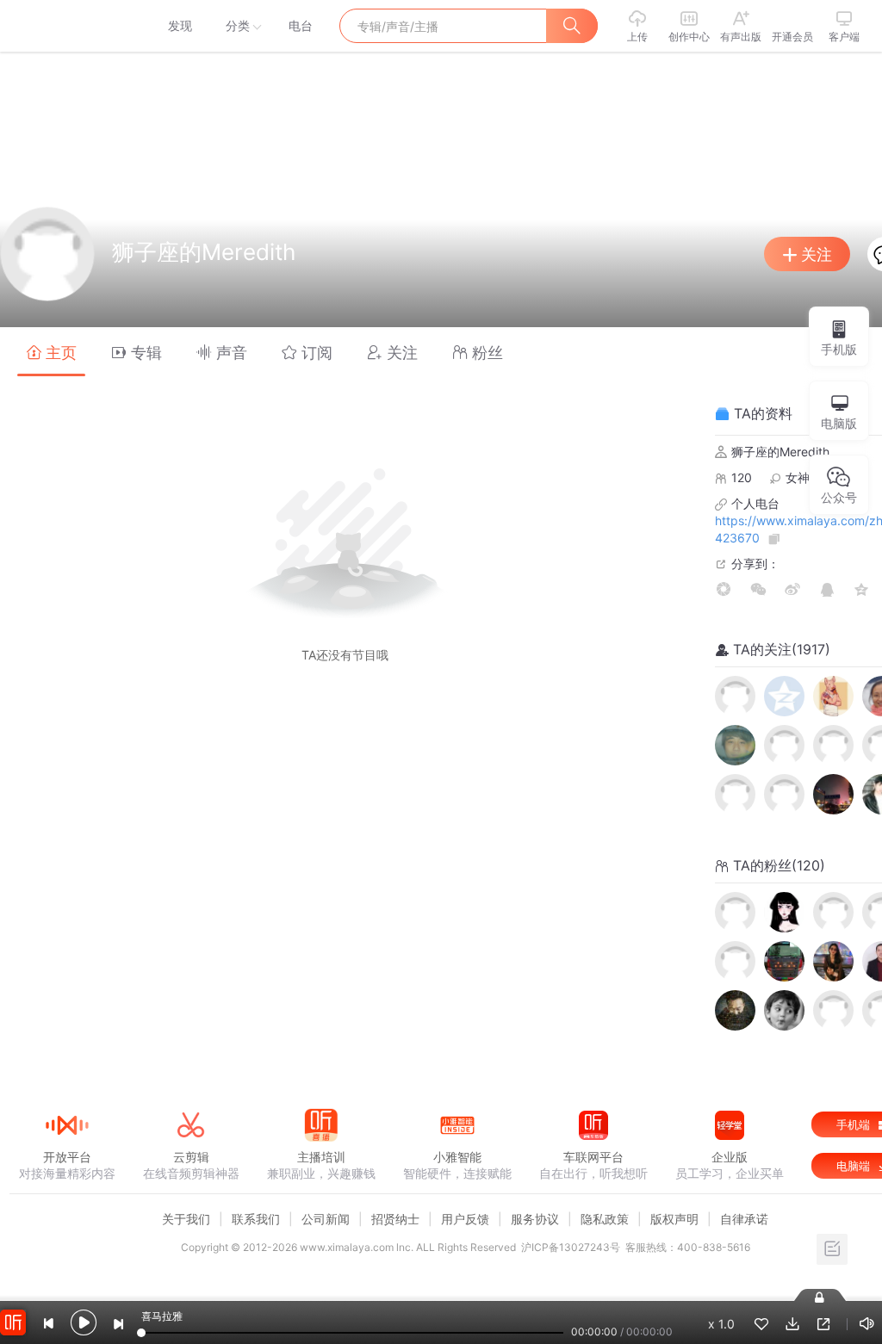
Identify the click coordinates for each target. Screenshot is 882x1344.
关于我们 (186, 1218)
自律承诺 (744, 1218)
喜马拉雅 (66, 26)
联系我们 (256, 1218)
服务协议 (535, 1218)
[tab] (51, 351)
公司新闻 (325, 1218)
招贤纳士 (395, 1218)
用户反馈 (465, 1218)
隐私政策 (605, 1218)
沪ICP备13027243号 (570, 1247)
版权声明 (674, 1218)
